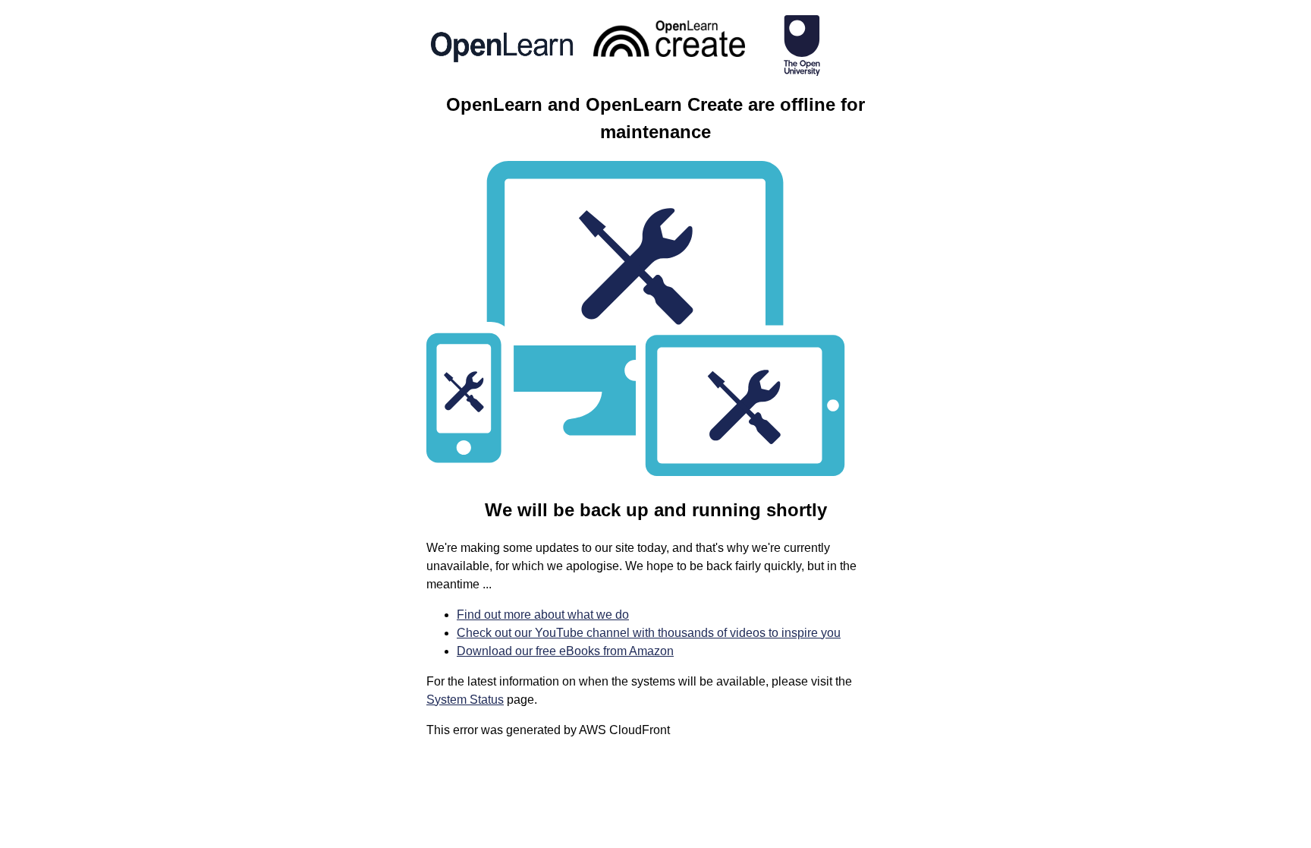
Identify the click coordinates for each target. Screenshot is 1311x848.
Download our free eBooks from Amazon (565, 651)
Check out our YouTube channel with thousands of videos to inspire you (649, 632)
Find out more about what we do (543, 614)
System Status (465, 699)
